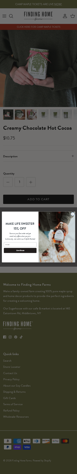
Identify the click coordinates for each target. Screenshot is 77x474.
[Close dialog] (72, 214)
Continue (20, 250)
